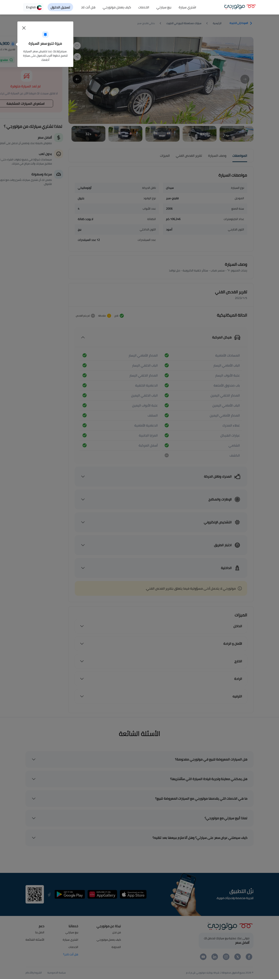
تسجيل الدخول (60, 7)
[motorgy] (240, 6)
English (31, 7)
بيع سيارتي (163, 7)
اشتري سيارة (187, 7)
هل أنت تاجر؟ (86, 7)
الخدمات (143, 7)
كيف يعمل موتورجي (117, 7)
